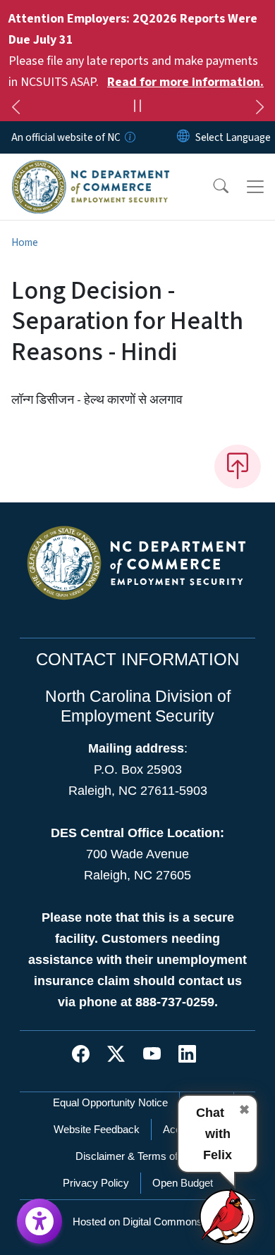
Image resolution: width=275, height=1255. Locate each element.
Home (24, 242)
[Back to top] (237, 466)
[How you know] (129, 137)
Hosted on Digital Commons (137, 1222)
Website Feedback (97, 1129)
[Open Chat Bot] (228, 1216)
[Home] (90, 169)
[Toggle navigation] (255, 187)
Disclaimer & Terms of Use (137, 1156)
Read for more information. (185, 82)
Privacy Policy (96, 1183)
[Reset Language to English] (183, 137)
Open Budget (182, 1183)
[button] (211, 187)
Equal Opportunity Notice (110, 1102)
